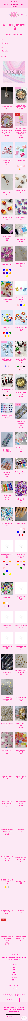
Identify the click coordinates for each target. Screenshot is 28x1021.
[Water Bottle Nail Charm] (7, 464)
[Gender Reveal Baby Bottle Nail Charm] (7, 349)
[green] (10, 333)
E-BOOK (14, 980)
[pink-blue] (10, 270)
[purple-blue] (7, 273)
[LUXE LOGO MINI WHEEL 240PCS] (21, 791)
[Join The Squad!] (21, 1000)
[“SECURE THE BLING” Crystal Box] (21, 411)
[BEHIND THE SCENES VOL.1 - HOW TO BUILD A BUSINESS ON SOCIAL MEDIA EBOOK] (21, 119)
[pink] (18, 166)
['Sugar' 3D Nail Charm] (21, 207)
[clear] (21, 565)
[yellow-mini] (7, 577)
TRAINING (14, 975)
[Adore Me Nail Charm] (21, 181)
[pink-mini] (7, 568)
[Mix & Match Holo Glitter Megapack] (7, 439)
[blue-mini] (10, 571)
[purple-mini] (10, 565)
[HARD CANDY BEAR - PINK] (7, 740)
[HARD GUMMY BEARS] (7, 289)
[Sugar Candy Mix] (7, 617)
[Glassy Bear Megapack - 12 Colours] (21, 687)
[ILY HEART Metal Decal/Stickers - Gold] (7, 687)
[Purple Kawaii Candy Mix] (21, 488)
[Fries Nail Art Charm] (7, 207)
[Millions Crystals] (7, 662)
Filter (2, 39)
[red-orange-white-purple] (9, 606)
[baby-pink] (24, 166)
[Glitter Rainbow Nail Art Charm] (21, 317)
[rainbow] (10, 603)
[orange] (19, 169)
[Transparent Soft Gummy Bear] (21, 546)
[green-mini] (7, 574)
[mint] (23, 169)
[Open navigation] (2, 15)
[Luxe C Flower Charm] (21, 872)
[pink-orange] (10, 273)
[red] (4, 333)
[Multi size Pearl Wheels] (7, 713)
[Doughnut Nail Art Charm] (7, 150)
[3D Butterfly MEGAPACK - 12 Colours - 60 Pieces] (7, 926)
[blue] (21, 305)
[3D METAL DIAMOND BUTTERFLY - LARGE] (21, 926)
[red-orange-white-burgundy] (5, 606)
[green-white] (7, 603)
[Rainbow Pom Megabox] (21, 463)
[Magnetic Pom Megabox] (21, 617)
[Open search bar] (22, 15)
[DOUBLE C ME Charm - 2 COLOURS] (7, 871)
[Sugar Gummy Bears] (21, 766)
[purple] (19, 535)
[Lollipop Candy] (7, 588)
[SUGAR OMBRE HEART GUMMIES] (21, 740)
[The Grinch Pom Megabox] (7, 487)
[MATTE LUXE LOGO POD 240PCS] (21, 382)
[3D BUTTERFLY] (21, 819)
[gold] (5, 887)
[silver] (7, 398)
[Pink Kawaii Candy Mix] (7, 638)
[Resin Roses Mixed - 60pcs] (21, 438)
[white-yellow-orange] (4, 603)
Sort (2, 47)
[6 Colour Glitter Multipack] (7, 229)
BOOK (14, 972)
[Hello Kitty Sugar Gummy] (21, 588)
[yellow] (24, 305)
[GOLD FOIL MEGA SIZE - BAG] (21, 713)
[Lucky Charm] (21, 900)
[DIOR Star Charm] (7, 182)
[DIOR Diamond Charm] (7, 95)
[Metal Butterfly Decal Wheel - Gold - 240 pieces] (7, 791)
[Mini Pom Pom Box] (21, 230)
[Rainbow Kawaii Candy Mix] (21, 638)
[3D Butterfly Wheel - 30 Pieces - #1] (7, 900)
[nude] (18, 529)
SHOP (14, 970)
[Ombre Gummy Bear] (7, 254)
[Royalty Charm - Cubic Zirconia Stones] (21, 847)
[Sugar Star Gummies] (7, 766)
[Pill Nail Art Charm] (7, 317)
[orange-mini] (4, 565)
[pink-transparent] (10, 568)
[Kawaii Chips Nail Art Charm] (21, 288)
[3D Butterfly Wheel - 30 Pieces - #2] (7, 847)
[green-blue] (4, 270)
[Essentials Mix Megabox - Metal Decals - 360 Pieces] (7, 819)
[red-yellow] (7, 276)
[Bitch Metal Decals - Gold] (21, 253)
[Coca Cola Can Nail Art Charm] (21, 349)
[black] (24, 366)
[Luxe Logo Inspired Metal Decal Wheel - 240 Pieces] (7, 120)
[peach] (21, 532)
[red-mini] (7, 561)
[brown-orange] (7, 270)
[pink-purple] (4, 273)
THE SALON (14, 977)
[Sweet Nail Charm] (21, 150)
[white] (21, 166)
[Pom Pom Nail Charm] (21, 514)
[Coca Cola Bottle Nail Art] (7, 380)
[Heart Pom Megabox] (7, 408)
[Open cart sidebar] (26, 15)
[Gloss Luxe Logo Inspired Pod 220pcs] (21, 95)
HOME (14, 967)
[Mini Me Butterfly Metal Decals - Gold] (21, 661)
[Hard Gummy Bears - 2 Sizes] (7, 546)
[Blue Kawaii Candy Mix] (7, 514)
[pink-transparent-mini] (4, 571)
